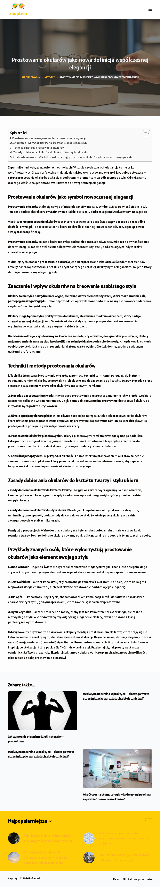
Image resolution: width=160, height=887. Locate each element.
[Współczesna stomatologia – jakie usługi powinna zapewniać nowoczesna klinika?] (117, 768)
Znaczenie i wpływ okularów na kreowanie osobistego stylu (50, 143)
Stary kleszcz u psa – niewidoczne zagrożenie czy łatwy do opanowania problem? (123, 838)
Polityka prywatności (140, 879)
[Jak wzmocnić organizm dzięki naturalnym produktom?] (42, 710)
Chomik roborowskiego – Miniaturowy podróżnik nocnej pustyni (124, 857)
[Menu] (150, 9)
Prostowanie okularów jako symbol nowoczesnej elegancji (49, 138)
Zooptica (37, 878)
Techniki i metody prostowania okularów (38, 147)
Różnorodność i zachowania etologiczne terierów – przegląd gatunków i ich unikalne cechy (46, 857)
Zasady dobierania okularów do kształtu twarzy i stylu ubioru (51, 152)
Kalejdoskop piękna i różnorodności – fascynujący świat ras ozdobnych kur (49, 838)
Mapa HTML (119, 879)
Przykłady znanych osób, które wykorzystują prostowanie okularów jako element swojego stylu (72, 157)
